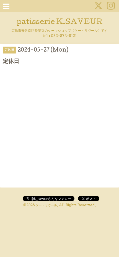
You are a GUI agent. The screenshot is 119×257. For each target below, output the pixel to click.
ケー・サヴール (46, 205)
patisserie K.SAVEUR (60, 22)
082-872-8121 (64, 36)
